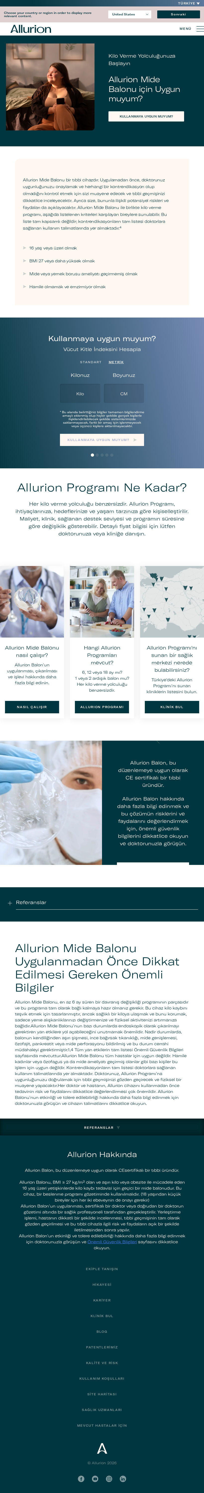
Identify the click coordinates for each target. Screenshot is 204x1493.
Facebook (81, 1479)
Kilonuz (80, 375)
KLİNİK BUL (171, 707)
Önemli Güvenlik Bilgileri (112, 1241)
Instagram (109, 1479)
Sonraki (178, 14)
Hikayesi (102, 1285)
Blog (102, 1331)
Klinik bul (102, 1316)
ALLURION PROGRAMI (102, 707)
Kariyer (102, 1300)
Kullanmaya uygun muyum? (98, 440)
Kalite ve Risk (102, 1363)
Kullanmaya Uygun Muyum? (146, 116)
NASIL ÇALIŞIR (32, 707)
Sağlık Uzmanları (102, 1410)
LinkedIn (123, 1479)
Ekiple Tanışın (102, 1269)
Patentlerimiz (102, 1347)
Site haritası (102, 1394)
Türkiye (187, 3)
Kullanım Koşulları (101, 1378)
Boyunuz (124, 375)
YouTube (95, 1479)
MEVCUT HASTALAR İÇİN (102, 1425)
